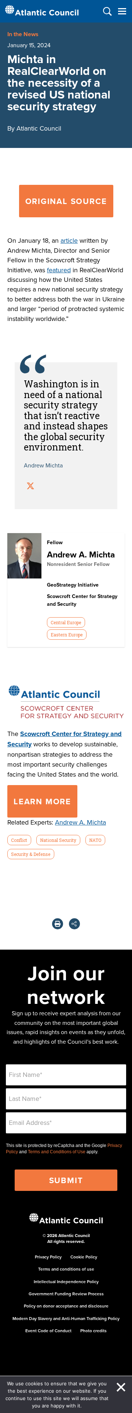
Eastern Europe (66, 635)
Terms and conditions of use (66, 1269)
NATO (95, 840)
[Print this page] (57, 923)
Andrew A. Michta (81, 554)
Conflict (19, 840)
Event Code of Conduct (48, 1330)
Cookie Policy (83, 1257)
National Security (58, 840)
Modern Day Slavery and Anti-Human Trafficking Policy (66, 1318)
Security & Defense (30, 854)
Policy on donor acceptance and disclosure (66, 1306)
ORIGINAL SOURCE (66, 201)
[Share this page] (74, 923)
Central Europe (66, 622)
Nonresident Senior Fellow (78, 564)
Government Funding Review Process (66, 1294)
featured (59, 269)
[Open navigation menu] (122, 11)
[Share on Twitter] (30, 486)
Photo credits (93, 1330)
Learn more (42, 801)
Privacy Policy (48, 1257)
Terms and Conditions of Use (56, 1151)
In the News (22, 34)
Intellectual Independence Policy (66, 1281)
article (69, 240)
